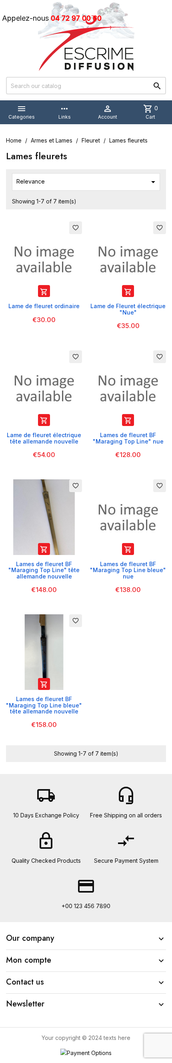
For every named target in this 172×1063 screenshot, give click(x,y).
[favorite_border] (44, 258)
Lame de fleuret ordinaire (44, 306)
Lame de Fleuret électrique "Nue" (128, 309)
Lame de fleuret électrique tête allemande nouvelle (44, 438)
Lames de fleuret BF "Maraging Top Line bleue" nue (128, 570)
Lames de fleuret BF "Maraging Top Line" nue (128, 438)
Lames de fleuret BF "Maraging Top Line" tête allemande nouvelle (44, 570)
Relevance (87, 182)
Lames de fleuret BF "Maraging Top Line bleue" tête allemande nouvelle (44, 705)
